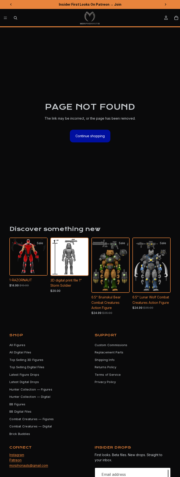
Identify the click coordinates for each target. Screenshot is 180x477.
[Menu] (5, 17)
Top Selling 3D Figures (26, 360)
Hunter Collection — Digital (29, 397)
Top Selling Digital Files (27, 367)
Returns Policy (105, 367)
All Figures (17, 345)
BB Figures (17, 404)
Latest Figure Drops (24, 374)
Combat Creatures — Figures (31, 419)
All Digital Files (20, 352)
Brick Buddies (19, 434)
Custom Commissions (111, 345)
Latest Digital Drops (24, 382)
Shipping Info (105, 360)
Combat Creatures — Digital (30, 426)
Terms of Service (108, 374)
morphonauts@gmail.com (28, 465)
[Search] (15, 18)
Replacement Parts (109, 352)
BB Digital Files (20, 412)
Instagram (16, 455)
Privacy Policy (105, 382)
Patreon (15, 460)
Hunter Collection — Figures (30, 389)
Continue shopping (90, 136)
